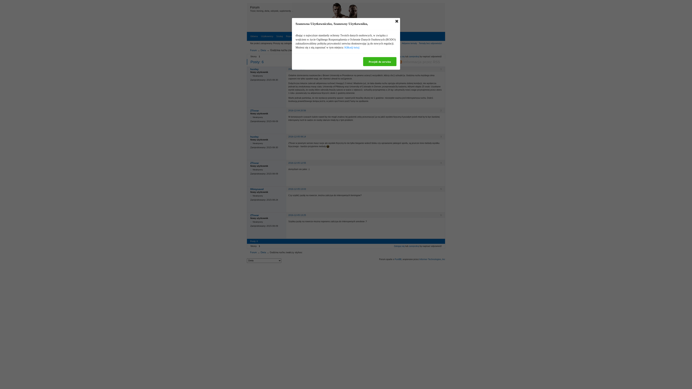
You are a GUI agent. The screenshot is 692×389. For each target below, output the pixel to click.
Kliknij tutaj (351, 47)
